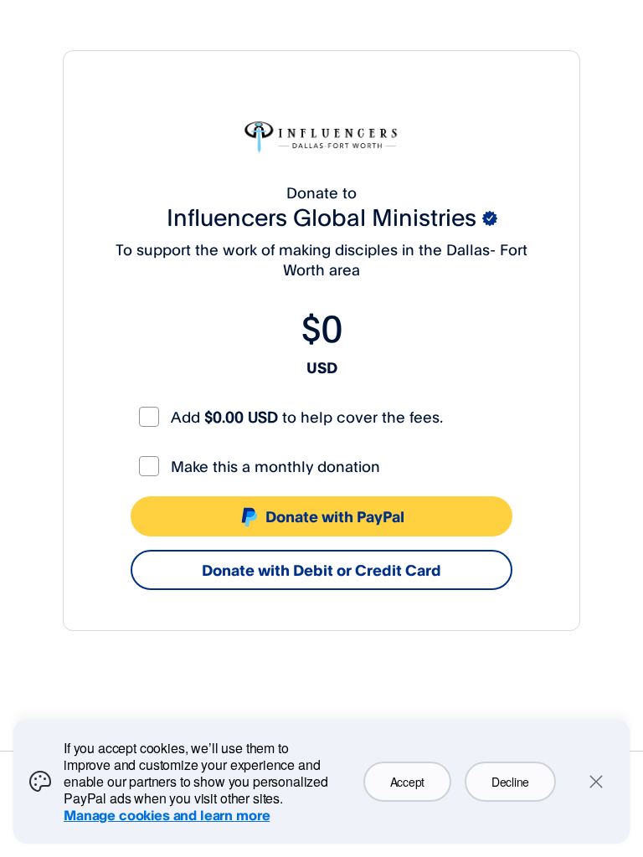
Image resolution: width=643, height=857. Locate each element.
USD (321, 367)
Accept (407, 781)
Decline (510, 781)
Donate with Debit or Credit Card (321, 570)
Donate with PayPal (334, 516)
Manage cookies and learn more (167, 815)
